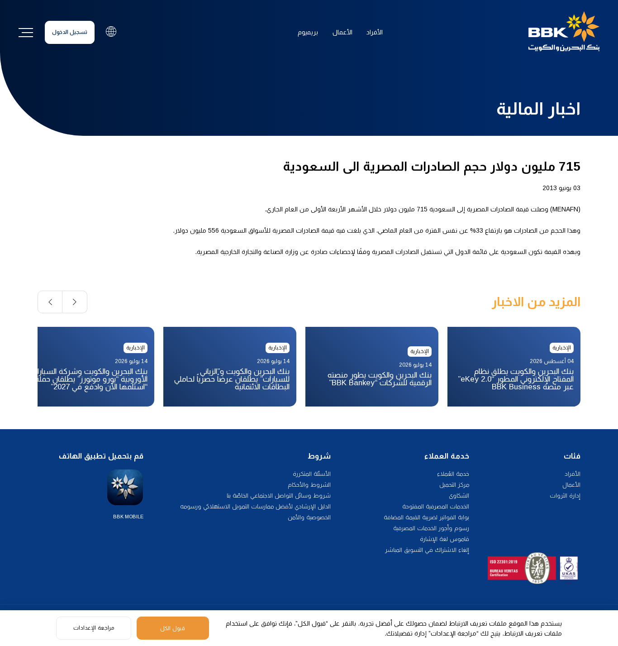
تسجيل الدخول (69, 32)
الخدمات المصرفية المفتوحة (435, 506)
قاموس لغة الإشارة (444, 539)
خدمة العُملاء (453, 473)
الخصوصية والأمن (309, 517)
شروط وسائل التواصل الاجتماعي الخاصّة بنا (279, 495)
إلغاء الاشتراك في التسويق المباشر (427, 549)
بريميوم (308, 32)
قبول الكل (172, 628)
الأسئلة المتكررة (312, 473)
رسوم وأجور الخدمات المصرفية (431, 528)
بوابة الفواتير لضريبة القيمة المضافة (426, 517)
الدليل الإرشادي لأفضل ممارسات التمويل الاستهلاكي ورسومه (255, 506)
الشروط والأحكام (309, 484)
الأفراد (374, 32)
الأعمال (342, 32)
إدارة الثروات (565, 495)
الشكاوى (459, 495)
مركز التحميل (454, 484)
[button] (74, 302)
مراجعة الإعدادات (93, 628)
